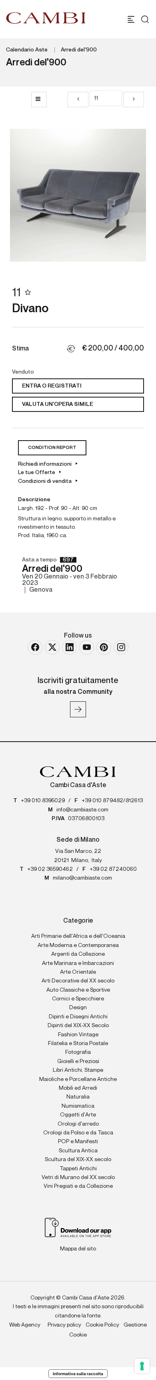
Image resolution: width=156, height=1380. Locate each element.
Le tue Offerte (36, 472)
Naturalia (78, 1097)
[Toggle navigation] (131, 19)
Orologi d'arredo (78, 1124)
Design (78, 1007)
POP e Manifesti (78, 1141)
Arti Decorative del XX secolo (78, 981)
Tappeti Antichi (78, 1168)
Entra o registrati (52, 386)
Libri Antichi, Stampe (78, 1070)
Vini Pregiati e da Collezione (78, 1186)
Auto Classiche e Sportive (78, 990)
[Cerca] (143, 19)
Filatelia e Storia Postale (78, 1043)
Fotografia (78, 1052)
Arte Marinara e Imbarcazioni (78, 963)
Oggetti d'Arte (78, 1115)
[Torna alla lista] (39, 99)
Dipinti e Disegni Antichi (78, 1017)
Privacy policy (64, 1325)
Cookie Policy (102, 1325)
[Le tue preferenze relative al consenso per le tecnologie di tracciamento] (142, 1366)
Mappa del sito (78, 1249)
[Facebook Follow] (35, 647)
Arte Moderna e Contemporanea (78, 945)
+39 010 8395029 (43, 800)
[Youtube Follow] (86, 647)
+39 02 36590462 (50, 869)
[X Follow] (52, 647)
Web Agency (24, 1325)
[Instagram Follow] (121, 647)
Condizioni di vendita (45, 481)
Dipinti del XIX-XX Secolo (78, 1025)
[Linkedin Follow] (69, 647)
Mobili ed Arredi (78, 1088)
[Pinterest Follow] (103, 647)
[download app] (78, 1227)
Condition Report (52, 447)
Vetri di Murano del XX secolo (78, 1177)
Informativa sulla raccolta (78, 1373)
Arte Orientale (78, 972)
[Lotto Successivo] (133, 99)
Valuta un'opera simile (57, 404)
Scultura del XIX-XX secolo (78, 1159)
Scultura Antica (78, 1151)
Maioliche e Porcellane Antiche (78, 1079)
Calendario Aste (27, 50)
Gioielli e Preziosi (78, 1061)
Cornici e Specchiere (78, 999)
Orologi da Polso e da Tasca (78, 1133)
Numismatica (78, 1106)
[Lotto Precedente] (78, 99)
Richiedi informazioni (45, 464)
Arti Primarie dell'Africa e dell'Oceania (78, 936)
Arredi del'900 (79, 50)
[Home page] (46, 18)
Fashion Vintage (78, 1034)
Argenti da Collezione (78, 954)
